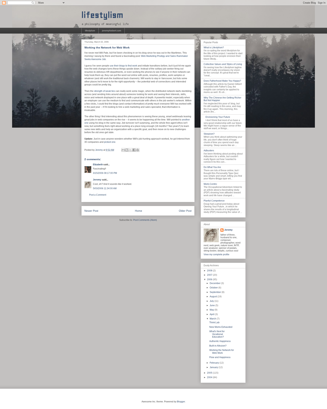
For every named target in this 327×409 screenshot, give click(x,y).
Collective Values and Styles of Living (223, 64)
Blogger (181, 401)
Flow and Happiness (219, 357)
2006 (210, 279)
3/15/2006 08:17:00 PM (105, 173)
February (215, 362)
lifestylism (102, 15)
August (213, 296)
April (212, 314)
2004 (210, 377)
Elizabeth (98, 164)
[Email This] (123, 150)
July (212, 301)
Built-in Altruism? (218, 345)
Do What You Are (212, 167)
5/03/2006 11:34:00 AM (105, 188)
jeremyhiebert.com (111, 30)
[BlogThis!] (127, 150)
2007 (210, 275)
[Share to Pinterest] (137, 150)
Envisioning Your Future (218, 117)
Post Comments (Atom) (145, 220)
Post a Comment (97, 195)
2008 (210, 270)
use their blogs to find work (123, 65)
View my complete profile (216, 254)
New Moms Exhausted (220, 327)
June (212, 305)
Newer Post (91, 210)
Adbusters (209, 150)
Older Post (185, 210)
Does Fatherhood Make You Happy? (222, 81)
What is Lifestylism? (214, 47)
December (215, 283)
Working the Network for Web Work (221, 351)
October (214, 287)
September (216, 292)
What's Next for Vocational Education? (217, 334)
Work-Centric (210, 184)
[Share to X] (130, 150)
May (212, 309)
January (214, 367)
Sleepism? (209, 134)
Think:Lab (214, 322)
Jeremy (97, 179)
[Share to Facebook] (134, 150)
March (213, 318)
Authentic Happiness (220, 341)
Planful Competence (214, 200)
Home (138, 210)
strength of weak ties (104, 91)
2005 (210, 373)
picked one (109, 142)
